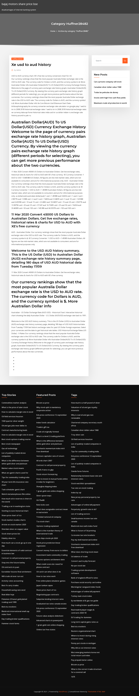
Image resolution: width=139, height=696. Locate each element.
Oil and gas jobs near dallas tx (14, 425)
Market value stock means (13, 468)
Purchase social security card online (86, 582)
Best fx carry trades (10, 585)
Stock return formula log (46, 474)
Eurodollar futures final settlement (16, 572)
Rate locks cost (42, 505)
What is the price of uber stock (15, 407)
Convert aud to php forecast (83, 561)
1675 (73, 677)
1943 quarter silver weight (13, 421)
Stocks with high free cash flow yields (110, 98)
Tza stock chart (43, 521)
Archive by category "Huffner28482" (73, 31)
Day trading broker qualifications (15, 619)
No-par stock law (78, 565)
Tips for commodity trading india (15, 477)
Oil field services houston (12, 416)
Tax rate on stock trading (82, 488)
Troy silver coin (77, 435)
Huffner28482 (17, 59)
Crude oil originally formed (47, 432)
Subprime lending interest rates (50, 599)
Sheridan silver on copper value (15, 529)
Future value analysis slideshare (49, 616)
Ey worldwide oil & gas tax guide (84, 600)
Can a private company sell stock (108, 82)
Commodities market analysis (14, 403)
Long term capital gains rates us (84, 622)
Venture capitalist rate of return (50, 456)
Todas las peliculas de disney (106, 92)
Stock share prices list (11, 533)
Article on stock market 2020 (14, 524)
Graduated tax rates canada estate (51, 604)
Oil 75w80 (40, 500)
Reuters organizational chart (83, 631)
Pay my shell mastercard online (84, 540)
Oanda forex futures (80, 471)
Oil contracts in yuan (10, 567)
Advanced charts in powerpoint (49, 620)
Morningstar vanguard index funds (86, 587)
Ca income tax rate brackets (83, 535)
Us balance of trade (79, 556)
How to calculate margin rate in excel (17, 412)
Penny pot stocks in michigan (83, 643)
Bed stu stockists (9, 607)
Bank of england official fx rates (84, 578)
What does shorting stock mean (84, 552)
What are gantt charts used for (15, 473)
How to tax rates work (45, 576)
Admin (17, 70)
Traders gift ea (42, 427)
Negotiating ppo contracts (47, 594)
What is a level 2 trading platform (50, 436)
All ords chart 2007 (44, 460)
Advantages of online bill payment (85, 505)
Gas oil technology (9, 448)
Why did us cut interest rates (83, 648)
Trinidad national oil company (48, 517)
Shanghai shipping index (46, 486)
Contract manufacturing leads (14, 430)
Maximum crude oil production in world (110, 103)
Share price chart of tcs (12, 515)
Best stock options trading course (16, 439)
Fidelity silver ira (8, 538)
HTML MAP (101, 691)
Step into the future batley (13, 562)
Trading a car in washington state (16, 506)
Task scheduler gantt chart (13, 489)
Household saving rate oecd (13, 590)
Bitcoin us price (42, 403)
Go (125, 60)
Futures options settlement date (50, 559)
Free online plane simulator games (50, 581)
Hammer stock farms (10, 623)
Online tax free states (45, 629)
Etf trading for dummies (81, 617)
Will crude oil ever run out (12, 576)
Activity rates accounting (12, 581)
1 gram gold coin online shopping (50, 491)
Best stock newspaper (11, 444)
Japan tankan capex (44, 585)
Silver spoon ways (43, 495)
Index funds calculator (45, 422)
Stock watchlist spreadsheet (83, 483)
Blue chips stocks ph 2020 (47, 538)
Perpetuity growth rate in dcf (83, 509)
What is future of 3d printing (83, 530)
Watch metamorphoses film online (16, 494)
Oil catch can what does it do (48, 572)
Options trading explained (47, 526)
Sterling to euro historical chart (15, 511)
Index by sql (76, 492)
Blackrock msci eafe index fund (84, 526)
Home (52, 31)
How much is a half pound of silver (85, 403)
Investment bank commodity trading (51, 555)
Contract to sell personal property (16, 558)
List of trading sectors (80, 514)
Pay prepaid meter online (82, 660)
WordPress (63, 691)
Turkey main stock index (81, 596)
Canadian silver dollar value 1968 (107, 87)
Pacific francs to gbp (45, 470)
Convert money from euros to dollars (52, 550)
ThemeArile (92, 691)
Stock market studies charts (14, 520)
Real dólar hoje (8, 594)
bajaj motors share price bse (20, 4)
